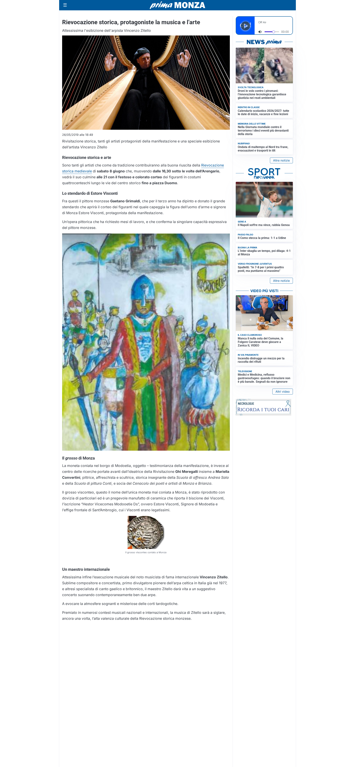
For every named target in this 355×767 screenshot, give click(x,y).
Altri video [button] (282, 391)
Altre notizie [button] (281, 160)
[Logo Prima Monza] (177, 5)
